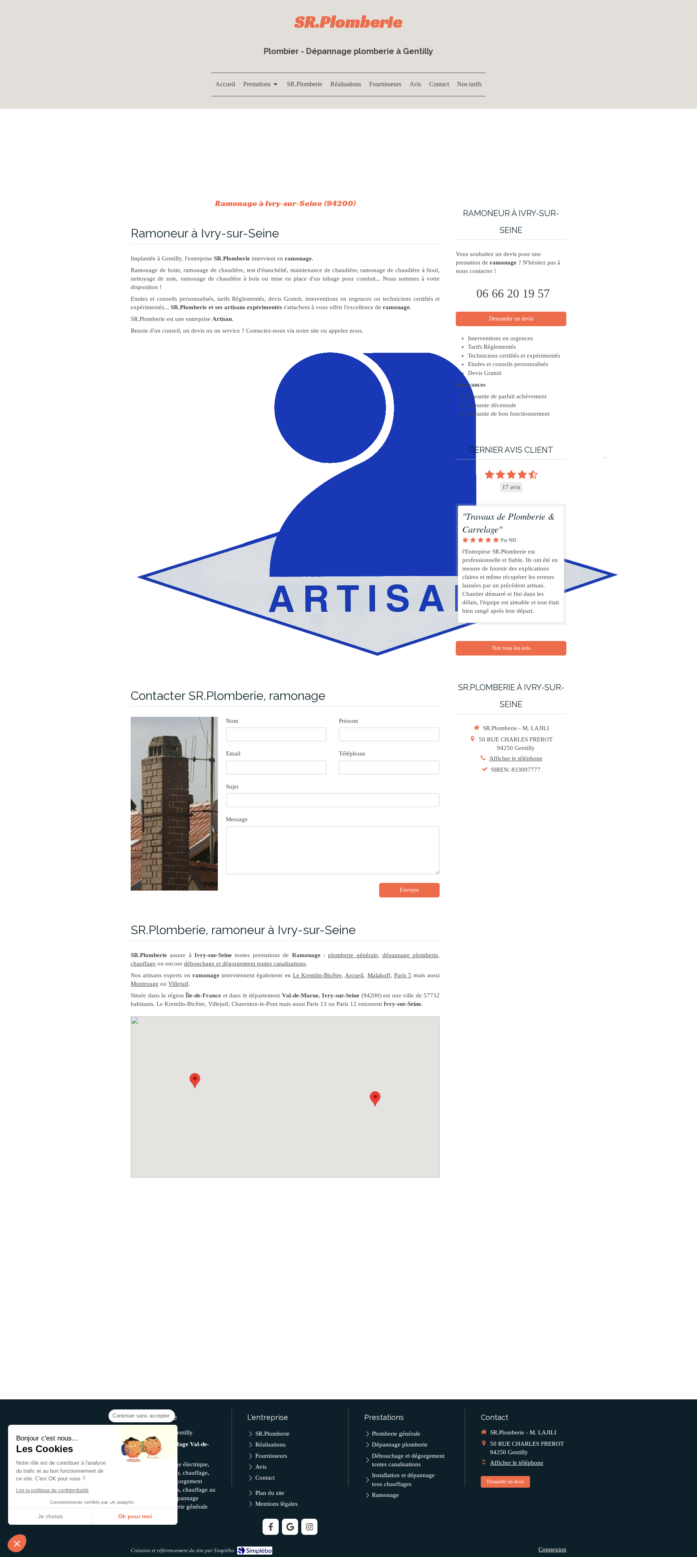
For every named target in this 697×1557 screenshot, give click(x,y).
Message (237, 819)
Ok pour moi (135, 1516)
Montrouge (145, 983)
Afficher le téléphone (516, 758)
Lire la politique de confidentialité (52, 1490)
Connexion (552, 1549)
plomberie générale (353, 955)
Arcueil (354, 975)
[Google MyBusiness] (290, 1527)
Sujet (232, 786)
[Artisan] (377, 503)
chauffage (143, 963)
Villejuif (178, 983)
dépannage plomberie (410, 955)
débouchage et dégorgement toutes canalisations (245, 963)
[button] (17, 1543)
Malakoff (378, 975)
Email (233, 753)
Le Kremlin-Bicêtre (317, 975)
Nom (232, 721)
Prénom (348, 721)
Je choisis (50, 1516)
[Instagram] (309, 1527)
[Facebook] (271, 1527)
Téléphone (352, 753)
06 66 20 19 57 (513, 293)
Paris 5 (402, 975)
